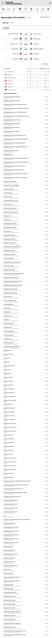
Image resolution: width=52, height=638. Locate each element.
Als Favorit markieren (45, 17)
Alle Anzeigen (45, 63)
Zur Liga (46, 96)
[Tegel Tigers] (15, 86)
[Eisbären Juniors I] (15, 71)
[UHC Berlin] (15, 74)
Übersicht (5, 22)
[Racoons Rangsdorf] (15, 89)
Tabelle (12, 22)
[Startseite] (24, 3)
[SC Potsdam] (15, 80)
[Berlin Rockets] (15, 83)
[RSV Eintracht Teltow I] (15, 77)
